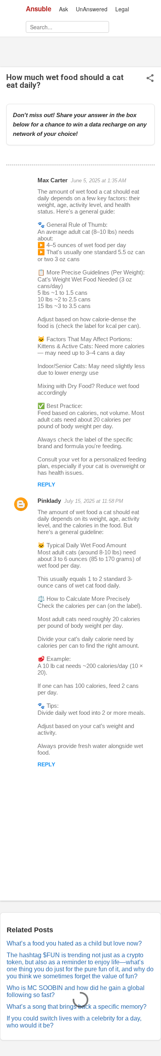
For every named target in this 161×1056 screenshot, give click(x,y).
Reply (46, 484)
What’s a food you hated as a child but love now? (74, 943)
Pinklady (49, 500)
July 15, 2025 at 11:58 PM (93, 501)
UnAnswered (91, 9)
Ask (63, 9)
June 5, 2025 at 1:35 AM (98, 180)
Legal (122, 9)
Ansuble (38, 8)
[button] (150, 78)
